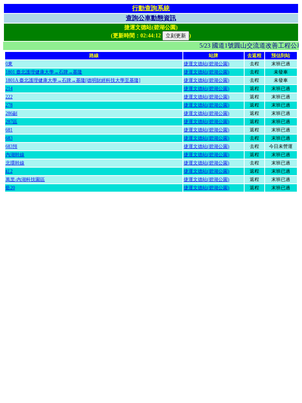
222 (9, 97)
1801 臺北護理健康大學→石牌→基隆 (44, 72)
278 (9, 105)
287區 (11, 121)
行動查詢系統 (151, 8)
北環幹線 (15, 163)
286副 (11, 113)
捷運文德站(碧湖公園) (206, 64)
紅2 (9, 171)
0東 (9, 64)
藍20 (10, 187)
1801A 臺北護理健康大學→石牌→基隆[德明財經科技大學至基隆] (73, 80)
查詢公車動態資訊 (151, 18)
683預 (11, 146)
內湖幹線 (15, 154)
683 (9, 138)
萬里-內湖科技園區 (25, 179)
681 (9, 130)
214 (9, 88)
